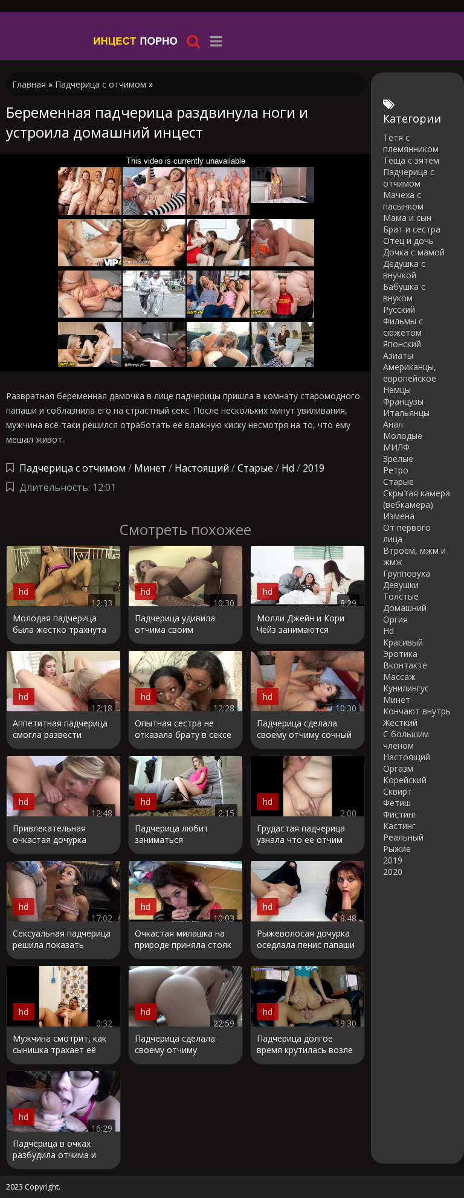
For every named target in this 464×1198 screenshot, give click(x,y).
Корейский (405, 780)
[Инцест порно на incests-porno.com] (136, 40)
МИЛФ (396, 447)
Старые (255, 468)
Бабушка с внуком (404, 292)
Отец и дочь (408, 240)
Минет (150, 468)
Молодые (402, 435)
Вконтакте (405, 665)
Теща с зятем (411, 160)
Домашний (405, 607)
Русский (399, 309)
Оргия (395, 619)
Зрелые (398, 458)
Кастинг (399, 825)
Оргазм (398, 768)
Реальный (403, 837)
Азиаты (398, 355)
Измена (398, 516)
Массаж (399, 676)
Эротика (400, 653)
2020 (392, 871)
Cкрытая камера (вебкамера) (416, 498)
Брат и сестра (411, 229)
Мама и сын (407, 217)
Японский (402, 344)
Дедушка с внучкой (404, 269)
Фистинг (400, 814)
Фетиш (397, 803)
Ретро (395, 470)
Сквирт (397, 791)
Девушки (401, 585)
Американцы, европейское (409, 372)
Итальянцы (406, 412)
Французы (403, 401)
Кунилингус (406, 688)
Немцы (397, 390)
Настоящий (202, 468)
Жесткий (400, 722)
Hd (288, 468)
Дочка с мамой (414, 252)
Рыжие (397, 848)
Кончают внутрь (417, 711)
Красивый (403, 642)
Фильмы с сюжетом (403, 326)
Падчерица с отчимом (72, 468)
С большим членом (406, 739)
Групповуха (406, 573)
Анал (393, 424)
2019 (313, 468)
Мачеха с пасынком (403, 200)
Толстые (401, 596)
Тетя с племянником (411, 143)
